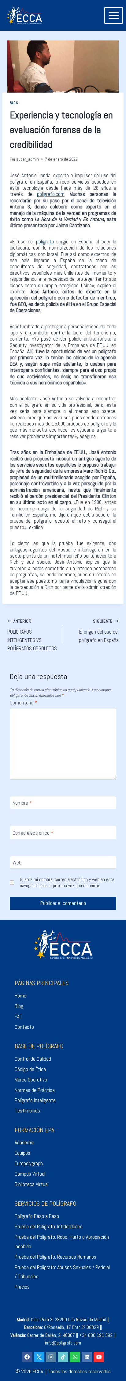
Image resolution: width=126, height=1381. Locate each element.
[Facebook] (27, 1357)
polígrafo (45, 241)
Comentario (23, 702)
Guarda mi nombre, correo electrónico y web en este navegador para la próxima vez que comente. (67, 883)
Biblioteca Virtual (32, 1184)
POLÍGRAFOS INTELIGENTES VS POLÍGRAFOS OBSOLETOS (32, 635)
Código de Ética (30, 1069)
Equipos (22, 1153)
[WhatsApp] (75, 1357)
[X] (39, 1357)
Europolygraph (29, 1163)
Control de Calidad (33, 1058)
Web (17, 862)
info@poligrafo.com (63, 1343)
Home (20, 995)
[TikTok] (63, 1357)
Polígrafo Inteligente (35, 1100)
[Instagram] (51, 1357)
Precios (22, 1287)
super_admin (27, 159)
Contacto (24, 1027)
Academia (24, 1142)
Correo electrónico (33, 833)
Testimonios (27, 1110)
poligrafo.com (51, 194)
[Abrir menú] (113, 15)
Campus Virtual (30, 1173)
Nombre (22, 802)
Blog (14, 102)
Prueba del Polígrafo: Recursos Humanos (55, 1256)
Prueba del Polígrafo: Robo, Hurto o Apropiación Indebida (62, 1242)
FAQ (18, 1016)
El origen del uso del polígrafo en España (99, 631)
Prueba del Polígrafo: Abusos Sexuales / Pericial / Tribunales (62, 1272)
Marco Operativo (31, 1079)
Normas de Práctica (35, 1090)
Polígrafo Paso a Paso (37, 1216)
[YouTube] (99, 1357)
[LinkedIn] (87, 1357)
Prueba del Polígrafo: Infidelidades (49, 1226)
